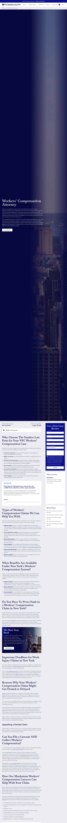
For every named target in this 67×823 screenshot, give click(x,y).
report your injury (13, 671)
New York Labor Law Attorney (54, 521)
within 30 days (17, 666)
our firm (26, 453)
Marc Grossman (6, 425)
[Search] (59, 4)
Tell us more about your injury (52, 449)
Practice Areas (32, 4)
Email (48, 442)
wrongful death (16, 763)
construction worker (25, 755)
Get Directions (50, 483)
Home (3, 8)
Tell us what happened (51, 445)
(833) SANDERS (40, 1)
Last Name (49, 434)
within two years (19, 674)
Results (48, 4)
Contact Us (54, 4)
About (24, 4)
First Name (49, 431)
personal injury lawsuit (18, 749)
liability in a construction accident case (32, 547)
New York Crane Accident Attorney (55, 515)
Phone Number (50, 438)
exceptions (13, 620)
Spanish (63, 4)
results (3, 224)
